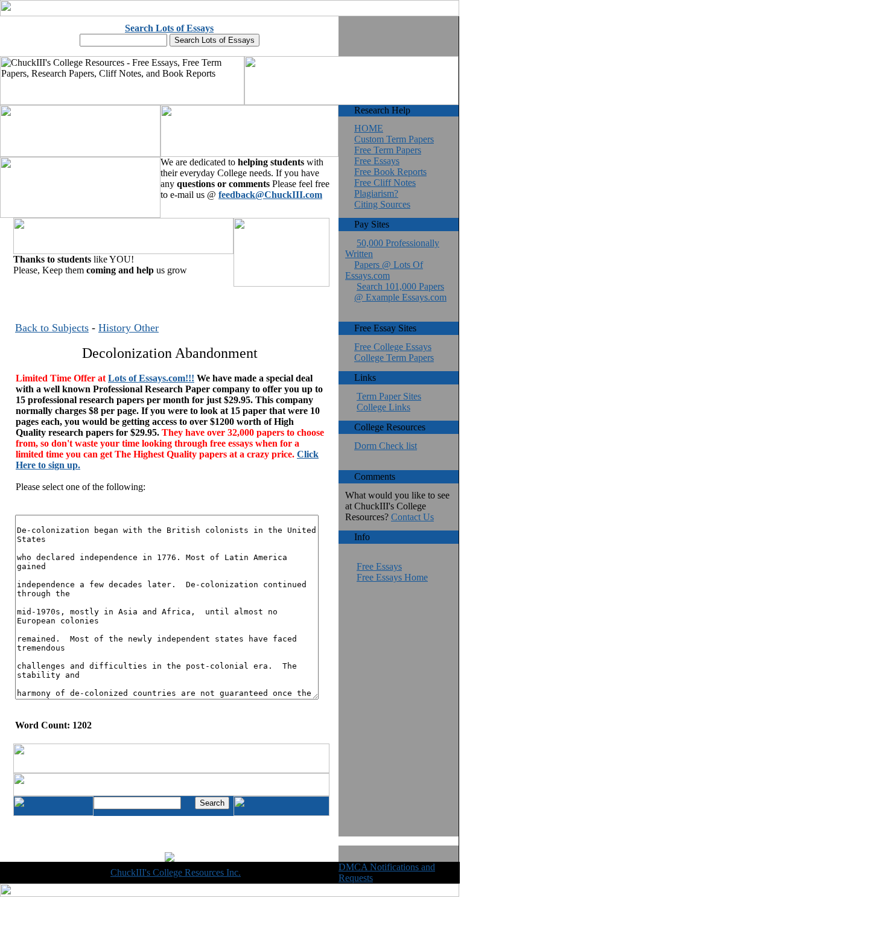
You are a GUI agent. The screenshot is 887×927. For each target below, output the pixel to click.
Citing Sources (382, 204)
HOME (368, 128)
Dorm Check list (385, 446)
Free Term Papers (387, 150)
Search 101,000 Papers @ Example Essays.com (400, 291)
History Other (128, 328)
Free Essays (376, 161)
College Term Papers (394, 357)
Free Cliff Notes (385, 182)
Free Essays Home (392, 577)
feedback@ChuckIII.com (270, 195)
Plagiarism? (376, 193)
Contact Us (412, 517)
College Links (383, 407)
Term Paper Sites (389, 396)
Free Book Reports (390, 172)
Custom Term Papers (394, 139)
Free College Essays (392, 347)
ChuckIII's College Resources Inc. (175, 872)
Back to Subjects (52, 328)
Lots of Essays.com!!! (151, 378)
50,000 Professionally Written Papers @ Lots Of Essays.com (392, 259)
